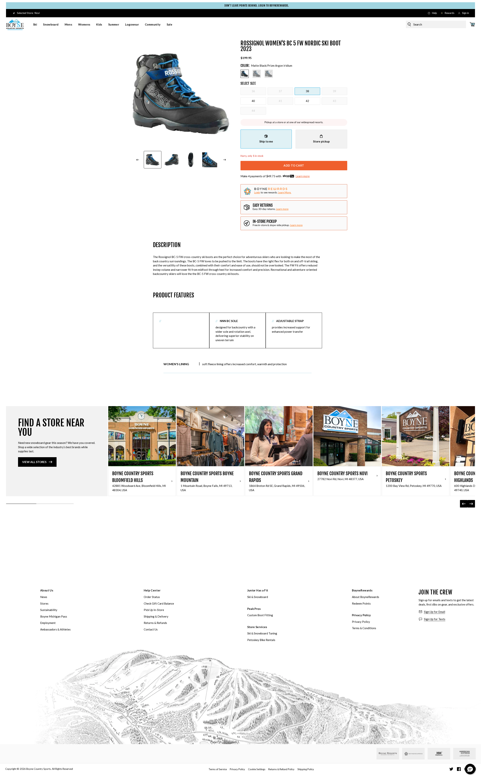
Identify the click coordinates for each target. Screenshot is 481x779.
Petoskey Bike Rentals (261, 640)
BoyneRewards (362, 590)
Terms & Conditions (364, 628)
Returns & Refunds (155, 622)
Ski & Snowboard (257, 597)
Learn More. (284, 192)
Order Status (152, 597)
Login (257, 192)
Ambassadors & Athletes (55, 629)
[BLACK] (269, 74)
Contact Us (151, 629)
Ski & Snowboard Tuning (262, 633)
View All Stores (34, 462)
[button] (470, 769)
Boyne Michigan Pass (53, 616)
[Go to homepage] (15, 24)
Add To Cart (294, 165)
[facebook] (459, 769)
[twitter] (451, 769)
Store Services (257, 627)
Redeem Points (361, 603)
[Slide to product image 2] (172, 160)
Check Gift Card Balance (159, 603)
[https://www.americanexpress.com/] (465, 753)
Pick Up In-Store (154, 610)
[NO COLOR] (257, 74)
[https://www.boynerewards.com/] (413, 753)
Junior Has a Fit (257, 590)
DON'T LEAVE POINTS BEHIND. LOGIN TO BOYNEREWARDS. (240, 5)
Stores (44, 603)
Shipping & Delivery (156, 616)
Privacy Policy (361, 615)
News (43, 597)
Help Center (152, 590)
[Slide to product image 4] (210, 160)
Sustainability (48, 610)
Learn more (303, 176)
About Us (46, 590)
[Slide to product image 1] (152, 160)
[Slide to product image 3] (191, 160)
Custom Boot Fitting (260, 615)
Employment (48, 622)
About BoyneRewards (365, 597)
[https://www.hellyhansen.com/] (439, 753)
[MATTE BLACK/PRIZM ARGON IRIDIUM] (244, 74)
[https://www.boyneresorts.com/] (388, 753)
